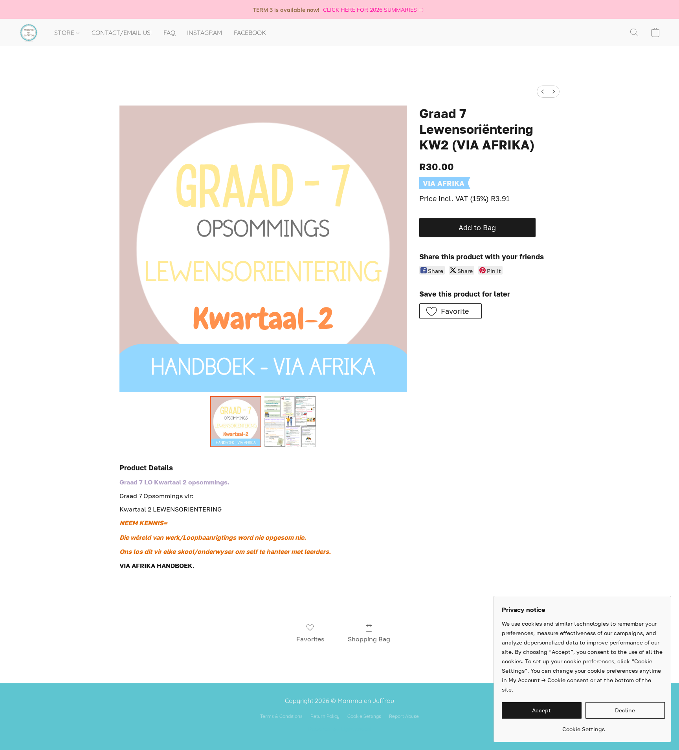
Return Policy (325, 716)
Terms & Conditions (281, 716)
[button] (29, 32)
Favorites (310, 639)
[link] (375, 10)
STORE (65, 32)
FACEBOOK (250, 32)
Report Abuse (404, 716)
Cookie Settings (364, 716)
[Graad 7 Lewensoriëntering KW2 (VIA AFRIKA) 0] (235, 421)
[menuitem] (542, 91)
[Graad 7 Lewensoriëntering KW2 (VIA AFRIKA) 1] (290, 421)
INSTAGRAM (204, 32)
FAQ (169, 32)
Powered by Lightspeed (339, 729)
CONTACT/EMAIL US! (122, 32)
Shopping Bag (369, 639)
